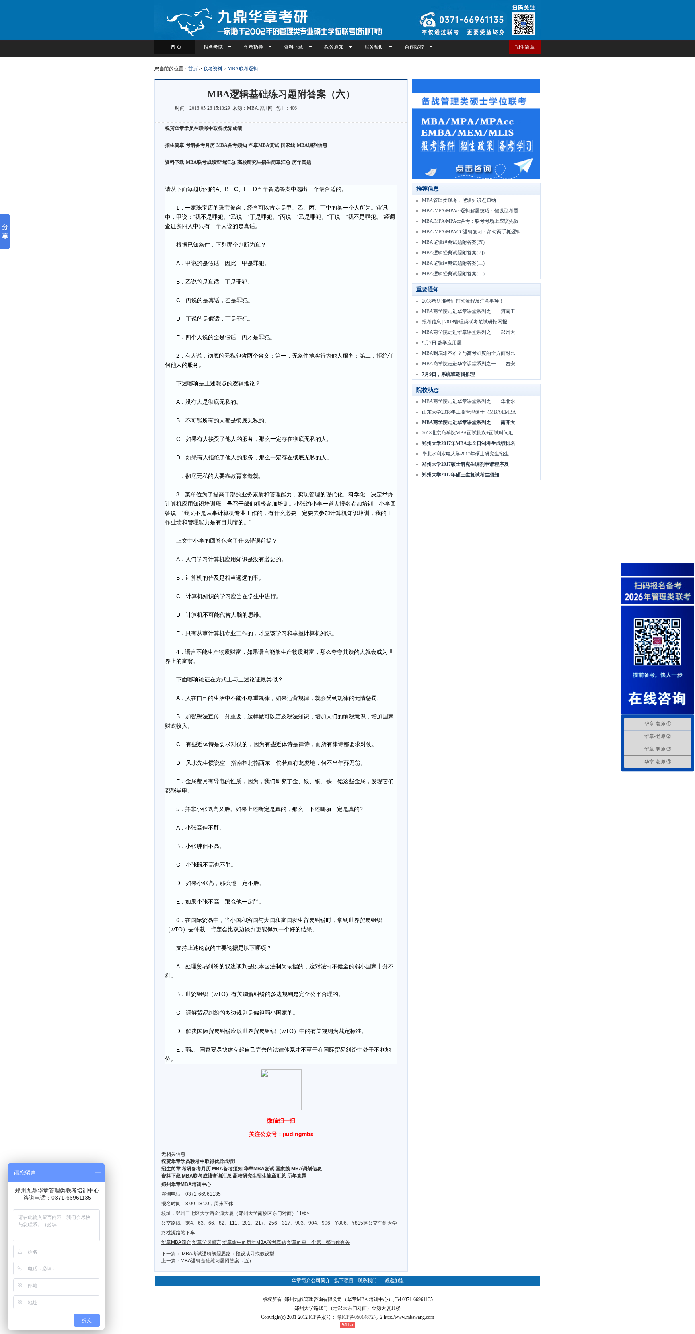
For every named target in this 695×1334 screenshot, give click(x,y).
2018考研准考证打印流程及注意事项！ (463, 301)
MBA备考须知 (231, 145)
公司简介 (320, 1280)
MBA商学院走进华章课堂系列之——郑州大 (468, 332)
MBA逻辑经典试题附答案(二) (453, 273)
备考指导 (253, 47)
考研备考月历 (200, 145)
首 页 (174, 47)
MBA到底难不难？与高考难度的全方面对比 (468, 353)
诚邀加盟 (394, 1280)
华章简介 (301, 1280)
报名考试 (213, 47)
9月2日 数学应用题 (442, 343)
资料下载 (293, 47)
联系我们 (367, 1280)
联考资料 (212, 69)
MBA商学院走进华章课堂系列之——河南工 (468, 311)
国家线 (288, 145)
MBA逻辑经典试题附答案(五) (453, 242)
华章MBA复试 (264, 145)
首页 (193, 69)
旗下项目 (344, 1280)
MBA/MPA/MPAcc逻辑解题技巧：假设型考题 (470, 211)
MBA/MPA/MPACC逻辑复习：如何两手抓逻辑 (471, 232)
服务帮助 (374, 47)
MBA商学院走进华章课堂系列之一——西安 (468, 363)
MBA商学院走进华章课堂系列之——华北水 (468, 401)
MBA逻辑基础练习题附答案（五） (217, 1261)
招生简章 (525, 47)
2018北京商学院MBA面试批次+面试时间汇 (467, 433)
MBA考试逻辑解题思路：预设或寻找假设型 (228, 1253)
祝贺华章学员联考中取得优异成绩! (198, 1161)
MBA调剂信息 (312, 145)
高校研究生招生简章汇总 (263, 162)
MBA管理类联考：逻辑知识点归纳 (459, 200)
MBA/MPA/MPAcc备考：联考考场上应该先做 (470, 221)
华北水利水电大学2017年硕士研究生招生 (465, 454)
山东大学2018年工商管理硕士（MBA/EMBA (469, 412)
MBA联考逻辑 (243, 69)
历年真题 (301, 162)
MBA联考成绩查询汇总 (211, 162)
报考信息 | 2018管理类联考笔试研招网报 (464, 322)
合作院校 (414, 47)
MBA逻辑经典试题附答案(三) (453, 263)
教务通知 (333, 47)
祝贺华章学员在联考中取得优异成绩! (204, 128)
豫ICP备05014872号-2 (359, 1317)
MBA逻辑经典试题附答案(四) (453, 252)
